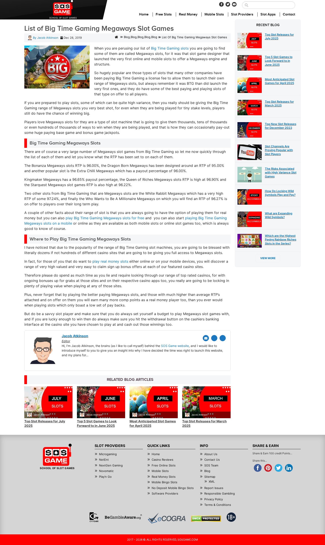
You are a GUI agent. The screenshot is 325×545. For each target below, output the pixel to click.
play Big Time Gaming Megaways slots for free (105, 218)
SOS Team (211, 465)
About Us (210, 454)
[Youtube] (234, 4)
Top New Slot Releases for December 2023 (280, 126)
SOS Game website (175, 346)
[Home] (116, 37)
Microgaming (108, 454)
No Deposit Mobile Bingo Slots (173, 488)
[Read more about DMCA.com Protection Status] (206, 519)
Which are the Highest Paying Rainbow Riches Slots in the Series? (280, 239)
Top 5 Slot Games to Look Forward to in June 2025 (97, 423)
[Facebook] (221, 4)
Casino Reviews (162, 459)
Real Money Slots (164, 476)
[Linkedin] (223, 338)
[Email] (206, 338)
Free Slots (164, 14)
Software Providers (165, 493)
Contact (289, 14)
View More (267, 258)
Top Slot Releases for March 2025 (279, 103)
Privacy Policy (213, 499)
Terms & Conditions (217, 504)
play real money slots (110, 261)
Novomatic (106, 471)
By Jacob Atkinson (45, 37)
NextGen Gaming (111, 465)
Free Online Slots (164, 465)
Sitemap (209, 476)
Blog (127, 37)
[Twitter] (228, 4)
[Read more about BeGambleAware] (123, 517)
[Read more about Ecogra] (166, 518)
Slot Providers (242, 14)
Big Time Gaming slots (170, 48)
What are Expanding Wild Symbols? (278, 215)
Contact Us (212, 459)
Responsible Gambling (219, 493)
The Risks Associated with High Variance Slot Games (280, 172)
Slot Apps (268, 14)
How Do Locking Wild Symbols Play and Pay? (280, 193)
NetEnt (104, 459)
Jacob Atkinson (42, 414)
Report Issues (213, 488)
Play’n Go (105, 476)
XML (212, 481)
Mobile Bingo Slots (164, 482)
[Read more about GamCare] (94, 517)
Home (144, 14)
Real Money (188, 14)
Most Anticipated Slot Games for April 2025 (279, 81)
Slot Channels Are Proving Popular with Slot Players (279, 150)
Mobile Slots (214, 14)
